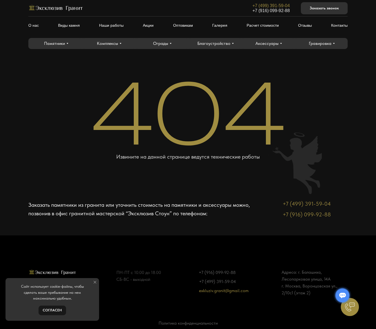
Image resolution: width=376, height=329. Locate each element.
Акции (148, 25)
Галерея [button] (219, 25)
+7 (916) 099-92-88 (271, 10)
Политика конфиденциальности (188, 323)
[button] (324, 8)
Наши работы (111, 25)
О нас (33, 25)
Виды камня (69, 25)
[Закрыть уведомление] (95, 282)
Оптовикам (183, 25)
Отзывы (305, 25)
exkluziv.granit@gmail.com (224, 290)
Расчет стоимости (263, 25)
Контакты (339, 25)
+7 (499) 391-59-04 (271, 5)
